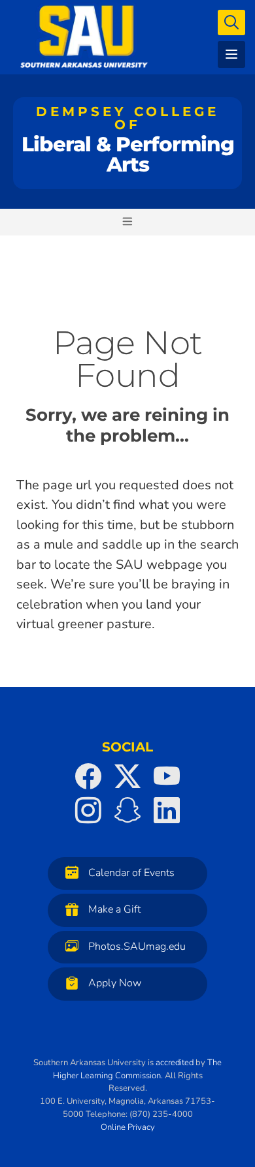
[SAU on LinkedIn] (166, 810)
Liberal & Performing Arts (128, 140)
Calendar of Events (131, 873)
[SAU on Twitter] (127, 776)
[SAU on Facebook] (88, 776)
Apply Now (114, 983)
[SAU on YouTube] (166, 776)
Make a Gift (114, 909)
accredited (175, 1062)
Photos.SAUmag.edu (137, 946)
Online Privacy (128, 1127)
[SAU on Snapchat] (127, 810)
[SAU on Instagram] (88, 810)
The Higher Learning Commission (137, 1069)
